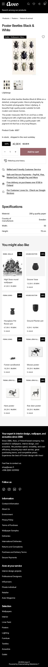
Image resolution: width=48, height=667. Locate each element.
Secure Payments (9, 557)
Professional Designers (12, 576)
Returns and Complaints (12, 547)
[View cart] (44, 4)
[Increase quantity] (15, 152)
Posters (15, 18)
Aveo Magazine (8, 598)
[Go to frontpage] (12, 4)
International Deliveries (12, 541)
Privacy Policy (7, 520)
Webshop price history (16, 161)
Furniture (6, 638)
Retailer (5, 592)
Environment (7, 514)
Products (5, 18)
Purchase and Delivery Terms (14, 552)
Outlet (4, 654)
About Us (6, 509)
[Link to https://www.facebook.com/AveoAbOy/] (3, 489)
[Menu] (3, 4)
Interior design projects (11, 571)
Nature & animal (26, 18)
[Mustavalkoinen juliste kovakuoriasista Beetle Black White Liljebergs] (18, 85)
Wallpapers (7, 611)
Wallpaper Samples (10, 530)
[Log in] (39, 4)
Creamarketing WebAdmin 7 (28, 664)
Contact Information (10, 504)
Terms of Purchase (10, 525)
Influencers (7, 582)
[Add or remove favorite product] (43, 37)
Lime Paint (6, 622)
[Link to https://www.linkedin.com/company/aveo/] (14, 489)
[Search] (28, 4)
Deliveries (6, 536)
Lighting (5, 633)
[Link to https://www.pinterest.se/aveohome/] (20, 489)
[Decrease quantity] (4, 152)
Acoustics (6, 649)
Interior (5, 617)
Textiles (5, 644)
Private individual (9, 587)
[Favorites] (34, 4)
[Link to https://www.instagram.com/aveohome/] (9, 489)
